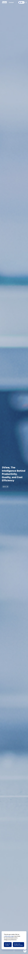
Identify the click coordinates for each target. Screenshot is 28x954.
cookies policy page (9, 936)
